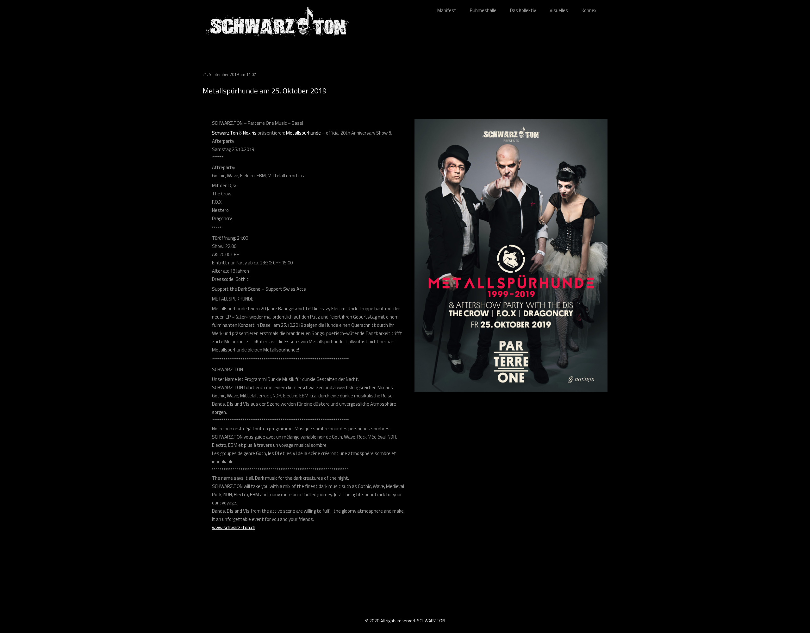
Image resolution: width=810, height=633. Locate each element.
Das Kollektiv (523, 10)
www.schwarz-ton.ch (233, 527)
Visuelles (559, 10)
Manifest (446, 10)
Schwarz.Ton (225, 132)
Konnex (589, 10)
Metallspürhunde (303, 132)
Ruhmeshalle (483, 10)
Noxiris (250, 132)
